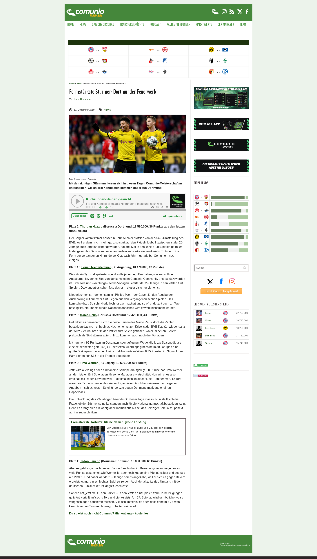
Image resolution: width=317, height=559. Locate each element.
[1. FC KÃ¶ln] (197, 223)
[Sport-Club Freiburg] (197, 243)
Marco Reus (88, 315)
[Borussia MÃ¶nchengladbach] (206, 230)
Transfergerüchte (132, 24)
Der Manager (226, 24)
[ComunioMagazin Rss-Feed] (232, 13)
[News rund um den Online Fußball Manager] (85, 11)
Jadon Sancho (90, 461)
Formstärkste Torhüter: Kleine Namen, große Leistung (108, 422)
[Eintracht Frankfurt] (206, 217)
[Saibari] (199, 343)
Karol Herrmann (82, 99)
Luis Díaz (210, 335)
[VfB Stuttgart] (206, 197)
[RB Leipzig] (197, 230)
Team (243, 24)
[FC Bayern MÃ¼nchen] (197, 197)
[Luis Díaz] (199, 335)
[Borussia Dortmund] (197, 236)
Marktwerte (204, 24)
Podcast (155, 24)
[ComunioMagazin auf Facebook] (247, 13)
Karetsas (210, 328)
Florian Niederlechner (96, 267)
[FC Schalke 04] (206, 250)
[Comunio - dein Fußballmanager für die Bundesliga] (215, 13)
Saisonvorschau (103, 24)
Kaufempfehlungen (178, 24)
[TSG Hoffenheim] (206, 223)
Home (70, 24)
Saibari (208, 343)
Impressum (225, 543)
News (83, 24)
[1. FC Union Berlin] (197, 217)
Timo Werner (89, 362)
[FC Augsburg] (197, 250)
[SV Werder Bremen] (206, 243)
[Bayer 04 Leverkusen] (206, 203)
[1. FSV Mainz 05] (197, 210)
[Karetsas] (199, 328)
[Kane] (199, 313)
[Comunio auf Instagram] (224, 13)
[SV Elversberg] (197, 203)
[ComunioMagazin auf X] (240, 13)
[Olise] (199, 320)
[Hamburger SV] (206, 236)
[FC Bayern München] (225, 313)
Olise (208, 320)
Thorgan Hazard (91, 226)
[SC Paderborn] (206, 210)
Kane (208, 313)
